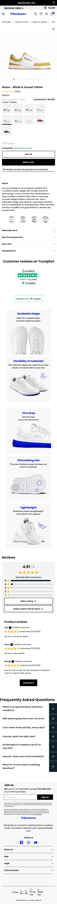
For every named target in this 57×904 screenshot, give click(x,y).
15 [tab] (43, 79)
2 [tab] (15, 79)
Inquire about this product (26, 609)
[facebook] (21, 842)
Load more (28, 682)
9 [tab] (30, 79)
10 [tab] (32, 79)
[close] (53, 2)
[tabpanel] (28, 54)
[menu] (3, 14)
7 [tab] (26, 79)
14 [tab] (41, 79)
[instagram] (28, 842)
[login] (46, 14)
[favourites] (41, 14)
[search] (35, 14)
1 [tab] (13, 79)
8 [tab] (28, 79)
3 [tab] (17, 79)
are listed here (37, 814)
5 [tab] (22, 79)
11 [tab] (34, 79)
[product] (7, 109)
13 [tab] (39, 79)
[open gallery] (28, 54)
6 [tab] (24, 79)
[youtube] (35, 842)
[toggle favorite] (53, 29)
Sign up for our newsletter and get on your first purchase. (27, 790)
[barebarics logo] (18, 14)
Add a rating (26, 601)
